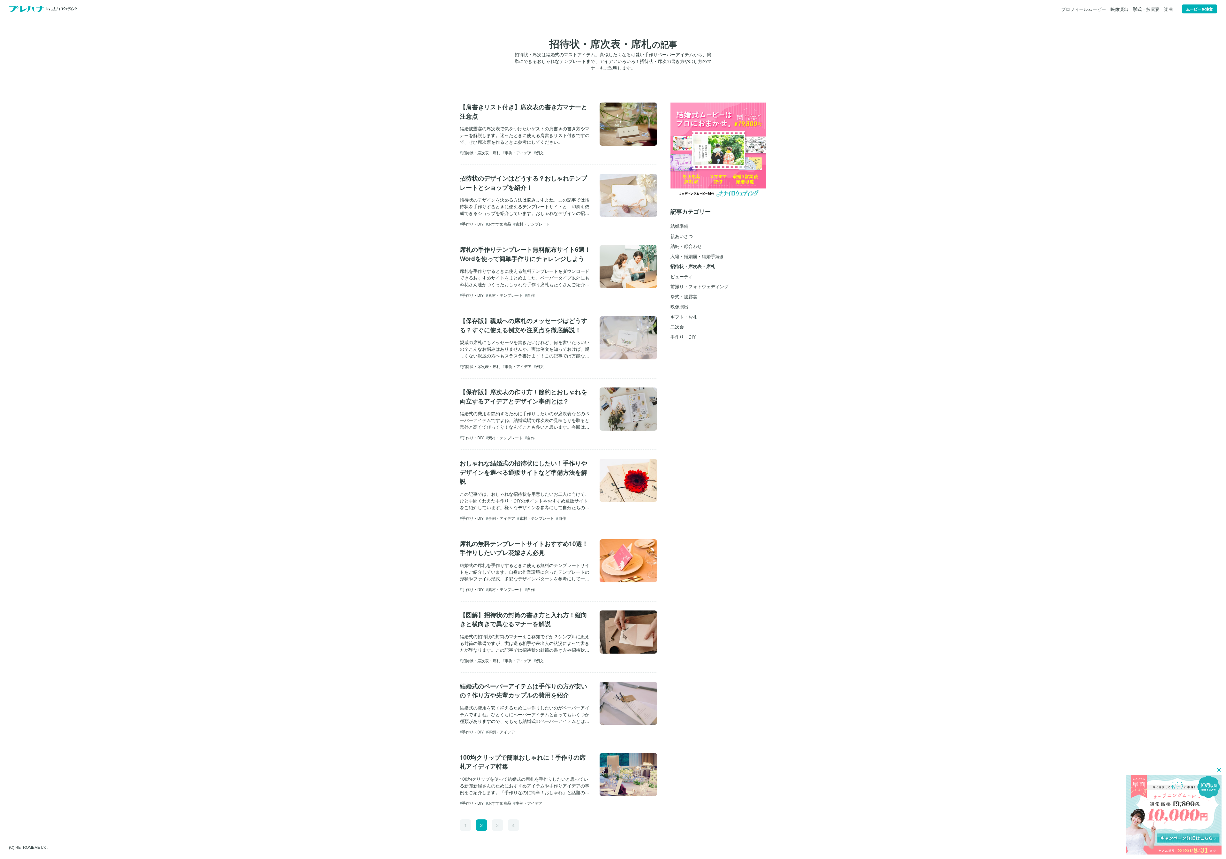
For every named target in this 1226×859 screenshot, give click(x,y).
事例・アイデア (518, 152)
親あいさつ (681, 236)
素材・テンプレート (533, 223)
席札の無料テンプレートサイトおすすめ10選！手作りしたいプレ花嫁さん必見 (524, 548)
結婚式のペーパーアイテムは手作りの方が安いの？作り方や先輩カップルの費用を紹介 (523, 691)
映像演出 (1119, 9)
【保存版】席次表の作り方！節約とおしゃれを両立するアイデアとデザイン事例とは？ (523, 396)
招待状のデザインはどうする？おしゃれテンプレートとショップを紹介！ (523, 183)
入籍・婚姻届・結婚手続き (697, 256)
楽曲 (1168, 9)
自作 (531, 295)
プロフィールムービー (1083, 9)
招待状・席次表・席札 (481, 152)
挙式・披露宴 (1146, 9)
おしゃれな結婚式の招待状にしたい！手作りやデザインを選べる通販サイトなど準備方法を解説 (523, 472)
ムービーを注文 (1199, 9)
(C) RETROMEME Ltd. (28, 847)
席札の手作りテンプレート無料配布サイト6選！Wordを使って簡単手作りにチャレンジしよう (525, 254)
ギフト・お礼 (683, 316)
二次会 (677, 326)
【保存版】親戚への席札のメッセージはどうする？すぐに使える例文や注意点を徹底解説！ (523, 325)
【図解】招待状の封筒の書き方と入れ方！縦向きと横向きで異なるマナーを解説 (523, 619)
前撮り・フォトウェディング (699, 286)
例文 (540, 152)
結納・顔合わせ (686, 246)
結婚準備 (679, 226)
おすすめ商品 (499, 223)
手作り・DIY (473, 223)
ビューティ (681, 276)
